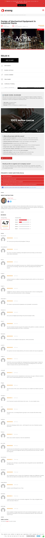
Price (2, 54)
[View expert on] (8, 201)
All (27, 26)
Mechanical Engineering (12, 199)
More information (32, 187)
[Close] (43, 3)
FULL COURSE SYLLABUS (7, 158)
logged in (7, 521)
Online (24, 26)
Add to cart (10, 60)
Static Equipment (18, 26)
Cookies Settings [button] (30, 536)
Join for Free (21, 5)
